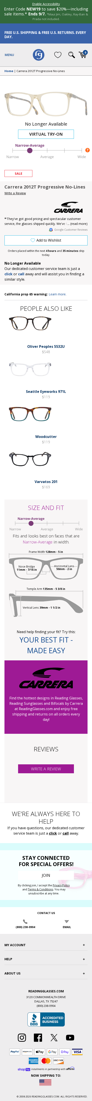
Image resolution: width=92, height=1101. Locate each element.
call (21, 274)
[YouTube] (70, 1042)
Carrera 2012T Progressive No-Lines (41, 71)
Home (8, 71)
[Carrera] (71, 207)
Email (67, 927)
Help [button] (8, 959)
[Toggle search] (72, 55)
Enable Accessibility (46, 4)
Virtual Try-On (46, 134)
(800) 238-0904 (25, 927)
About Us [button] (12, 973)
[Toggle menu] (9, 55)
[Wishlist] (58, 55)
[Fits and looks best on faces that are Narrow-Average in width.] (46, 157)
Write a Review (15, 193)
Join (46, 875)
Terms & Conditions (40, 889)
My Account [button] (15, 945)
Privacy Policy (61, 885)
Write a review (46, 768)
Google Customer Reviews (71, 230)
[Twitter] (54, 1042)
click (53, 833)
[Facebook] (38, 1042)
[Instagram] (22, 1042)
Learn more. (57, 294)
